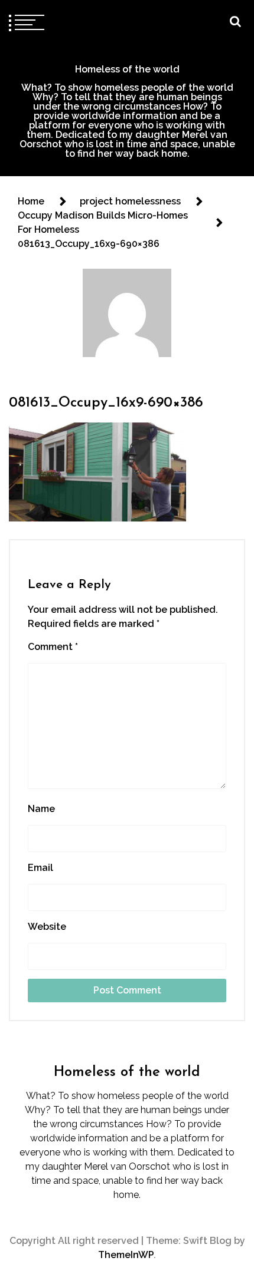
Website (47, 926)
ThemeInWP (126, 1254)
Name (41, 808)
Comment (53, 646)
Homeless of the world (127, 69)
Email (40, 867)
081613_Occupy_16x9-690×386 (106, 403)
